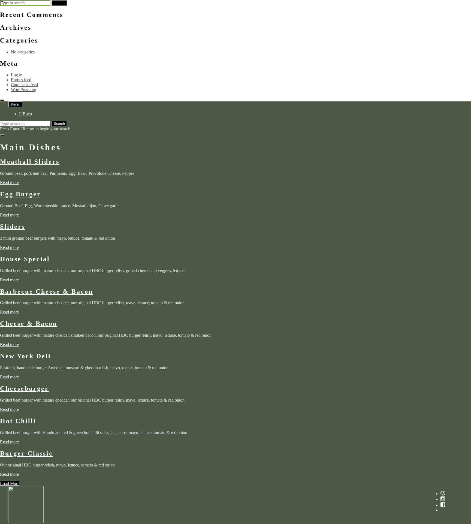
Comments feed (24, 84)
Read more (9, 182)
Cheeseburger (24, 388)
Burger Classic (26, 453)
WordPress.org (23, 89)
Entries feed (21, 79)
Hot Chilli (18, 420)
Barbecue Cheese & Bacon (46, 291)
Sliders (12, 226)
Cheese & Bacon (28, 323)
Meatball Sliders (29, 161)
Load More (9, 483)
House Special (25, 259)
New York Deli (25, 356)
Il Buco (25, 114)
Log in (16, 75)
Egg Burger (20, 194)
